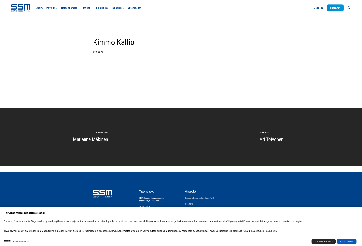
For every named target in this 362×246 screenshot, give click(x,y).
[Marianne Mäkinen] (90, 137)
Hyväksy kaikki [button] (346, 241)
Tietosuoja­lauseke (20, 241)
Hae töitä (189, 204)
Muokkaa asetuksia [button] (324, 241)
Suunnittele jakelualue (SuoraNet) (199, 198)
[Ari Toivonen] (271, 137)
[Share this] (172, 70)
